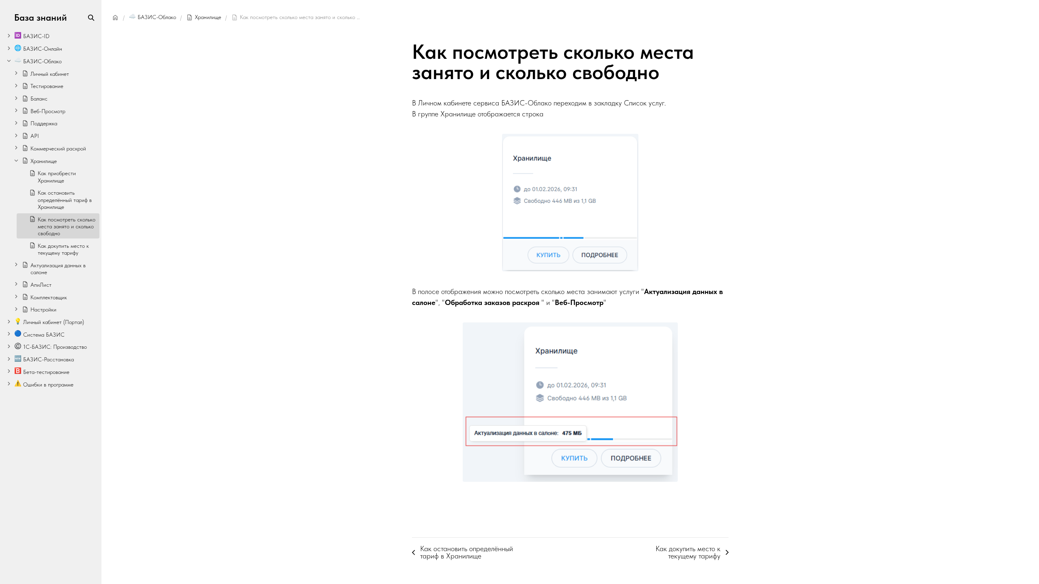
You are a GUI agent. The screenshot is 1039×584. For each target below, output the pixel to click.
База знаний (40, 17)
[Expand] (9, 35)
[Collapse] (9, 60)
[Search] (91, 18)
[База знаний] (115, 17)
